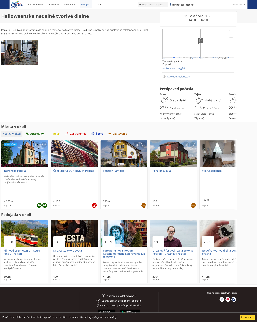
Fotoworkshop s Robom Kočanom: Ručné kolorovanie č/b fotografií (124, 253)
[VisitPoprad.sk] (17, 4)
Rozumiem (247, 317)
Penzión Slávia (161, 170)
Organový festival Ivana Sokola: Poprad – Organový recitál (172, 252)
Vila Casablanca (212, 170)
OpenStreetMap (196, 58)
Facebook (222, 299)
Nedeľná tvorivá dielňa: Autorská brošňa (223, 252)
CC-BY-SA (215, 58)
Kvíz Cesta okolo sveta (67, 250)
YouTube (227, 299)
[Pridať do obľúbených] (44, 145)
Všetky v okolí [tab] (12, 133)
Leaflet (177, 58)
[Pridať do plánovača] (37, 145)
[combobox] (153, 4)
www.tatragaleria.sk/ (178, 76)
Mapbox (230, 58)
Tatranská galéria (15, 170)
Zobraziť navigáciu (176, 68)
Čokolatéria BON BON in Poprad (73, 170)
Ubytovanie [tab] (119, 133)
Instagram (233, 299)
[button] (231, 32)
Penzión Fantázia (113, 170)
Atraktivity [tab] (37, 133)
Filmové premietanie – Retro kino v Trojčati (22, 252)
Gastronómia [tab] (78, 133)
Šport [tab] (99, 133)
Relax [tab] (56, 133)
